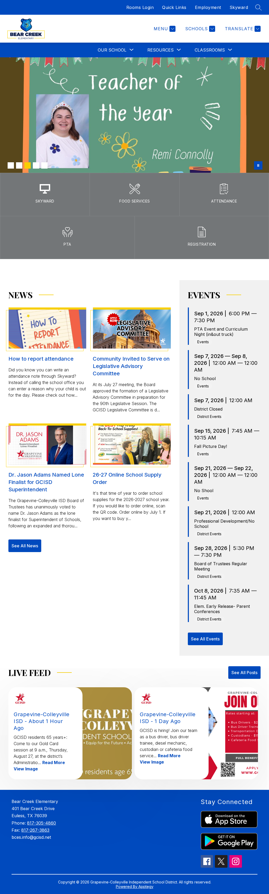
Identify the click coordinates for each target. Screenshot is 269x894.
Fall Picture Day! (210, 446)
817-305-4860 (41, 823)
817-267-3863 (35, 830)
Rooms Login (140, 7)
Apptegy (145, 886)
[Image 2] (19, 165)
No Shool (203, 490)
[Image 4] (36, 165)
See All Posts (244, 672)
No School (205, 378)
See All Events (205, 639)
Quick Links (174, 7)
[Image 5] (44, 165)
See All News (25, 545)
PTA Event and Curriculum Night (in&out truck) (221, 331)
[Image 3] (27, 165)
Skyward (239, 7)
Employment (208, 7)
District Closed (208, 409)
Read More (53, 762)
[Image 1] (11, 165)
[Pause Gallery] (258, 165)
